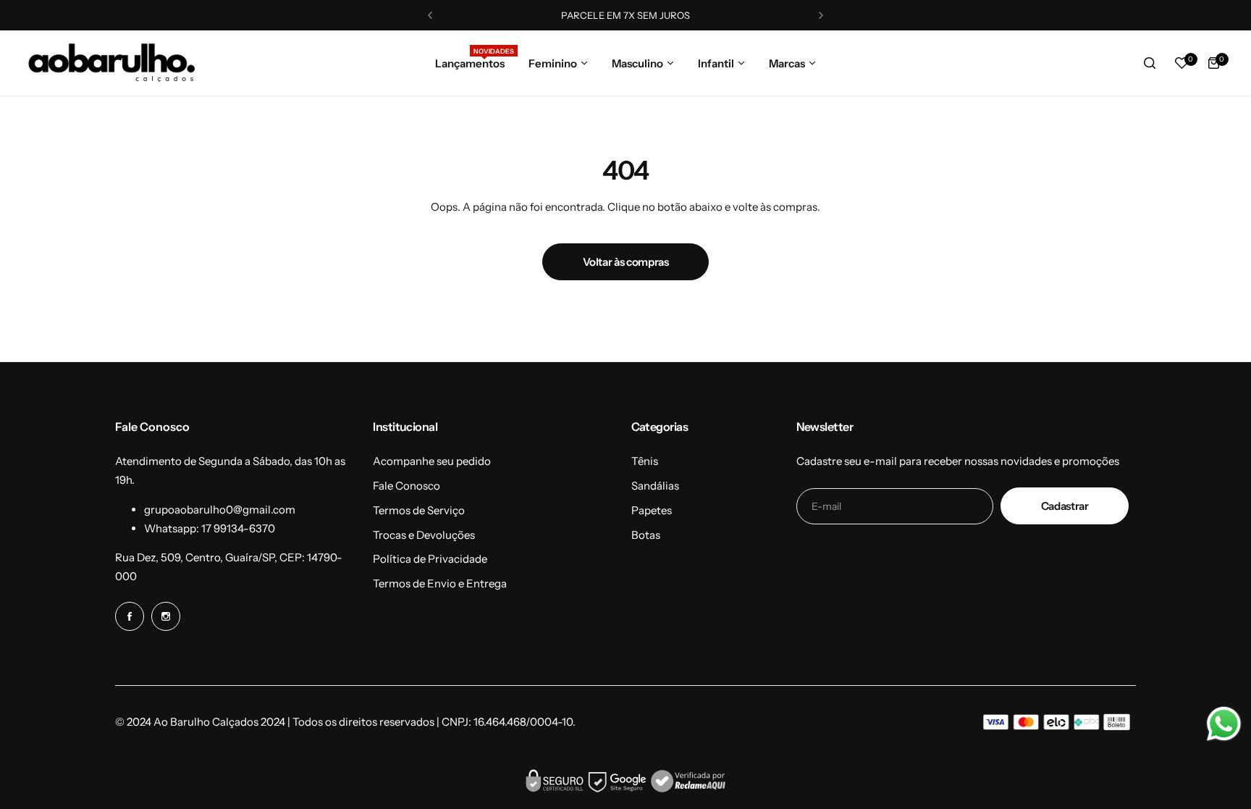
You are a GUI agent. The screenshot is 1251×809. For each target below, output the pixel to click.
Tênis (644, 461)
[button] (430, 15)
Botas (645, 535)
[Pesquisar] (1150, 63)
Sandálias (655, 485)
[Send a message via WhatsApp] (1224, 724)
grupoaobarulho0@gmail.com (219, 509)
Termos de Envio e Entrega (440, 583)
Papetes (651, 510)
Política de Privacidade (430, 559)
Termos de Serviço (419, 510)
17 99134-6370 (238, 528)
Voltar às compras (626, 262)
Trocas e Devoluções (424, 535)
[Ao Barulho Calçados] (112, 63)
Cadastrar (1065, 506)
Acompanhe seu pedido (432, 461)
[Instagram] (165, 616)
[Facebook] (129, 616)
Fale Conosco (406, 485)
